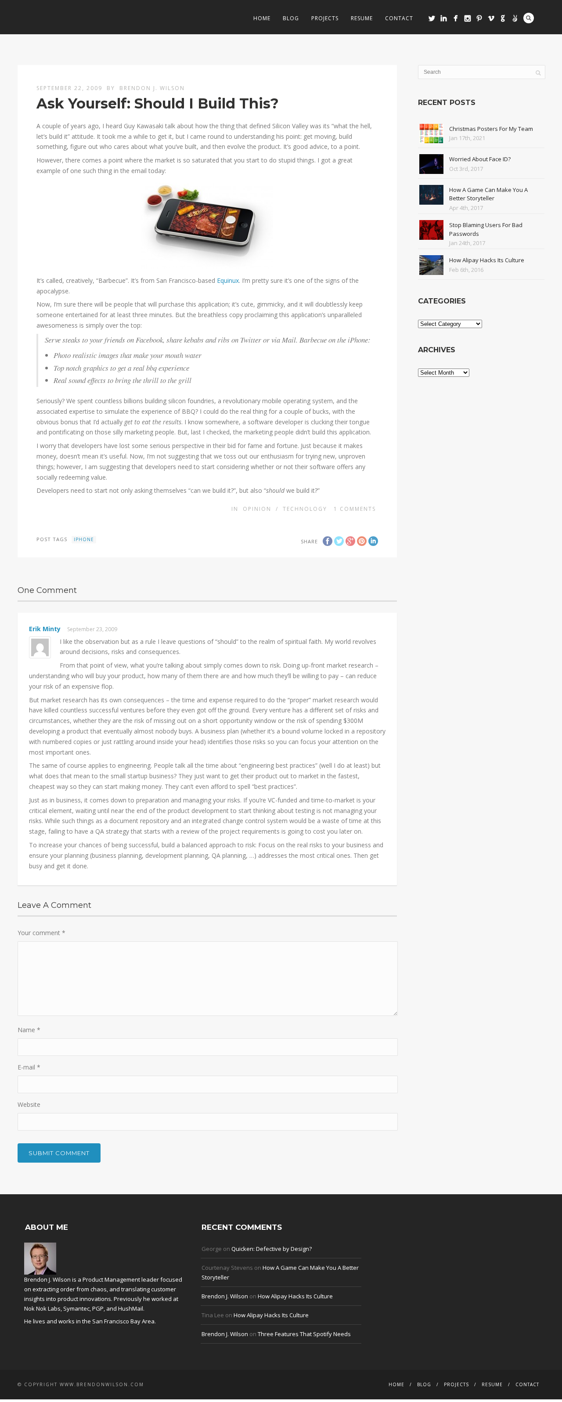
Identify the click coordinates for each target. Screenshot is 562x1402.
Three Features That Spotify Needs (304, 1334)
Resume (362, 18)
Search (528, 18)
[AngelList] (514, 18)
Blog (291, 18)
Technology (305, 509)
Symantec (76, 1308)
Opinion (257, 509)
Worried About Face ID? (480, 159)
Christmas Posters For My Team (491, 129)
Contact (399, 18)
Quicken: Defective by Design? (271, 1249)
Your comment (41, 933)
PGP (98, 1308)
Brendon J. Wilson (152, 88)
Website (29, 1104)
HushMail (130, 1308)
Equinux (228, 280)
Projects (325, 18)
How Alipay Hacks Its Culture (486, 260)
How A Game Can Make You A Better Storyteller (488, 194)
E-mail (29, 1067)
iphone (84, 539)
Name (29, 1030)
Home (261, 18)
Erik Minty (45, 629)
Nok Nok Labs (42, 1308)
